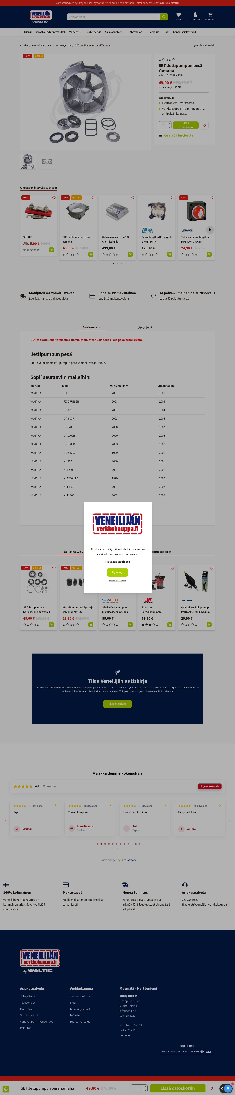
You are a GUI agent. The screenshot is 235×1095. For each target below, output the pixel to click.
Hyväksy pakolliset (117, 580)
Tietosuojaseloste (117, 562)
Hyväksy (117, 572)
